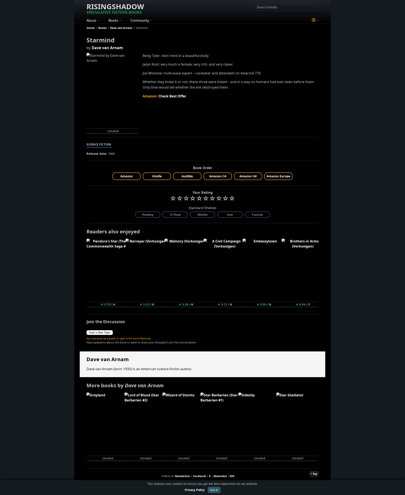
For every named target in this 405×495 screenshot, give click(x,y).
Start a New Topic (100, 332)
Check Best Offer (172, 96)
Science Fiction (98, 144)
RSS (232, 476)
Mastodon (220, 476)
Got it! (214, 490)
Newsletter (182, 476)
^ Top (313, 474)
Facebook (199, 476)
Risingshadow (115, 8)
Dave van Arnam (107, 47)
